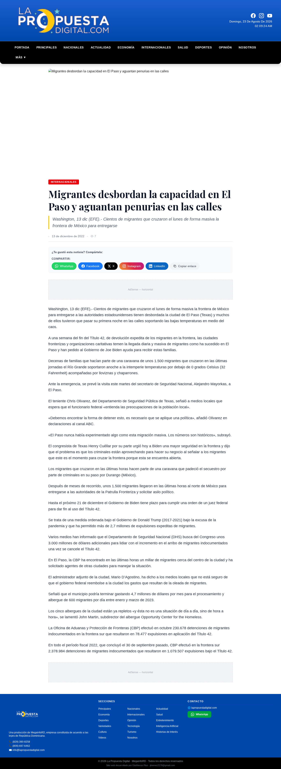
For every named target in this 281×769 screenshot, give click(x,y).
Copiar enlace (187, 266)
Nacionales (74, 47)
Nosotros (247, 47)
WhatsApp (66, 266)
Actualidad (101, 47)
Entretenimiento (165, 720)
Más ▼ (21, 57)
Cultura (102, 731)
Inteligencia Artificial (167, 726)
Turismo (131, 731)
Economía (126, 47)
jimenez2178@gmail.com (162, 765)
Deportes (203, 47)
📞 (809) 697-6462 (19, 745)
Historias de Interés (167, 731)
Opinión (225, 47)
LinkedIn (159, 266)
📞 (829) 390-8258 (19, 741)
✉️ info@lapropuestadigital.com (27, 750)
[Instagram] (261, 15)
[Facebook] (253, 15)
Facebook (92, 266)
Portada (22, 47)
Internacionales (156, 47)
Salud (183, 47)
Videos (102, 737)
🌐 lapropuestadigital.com (202, 707)
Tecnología (133, 726)
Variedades (104, 726)
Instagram (134, 266)
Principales (46, 47)
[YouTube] (269, 15)
